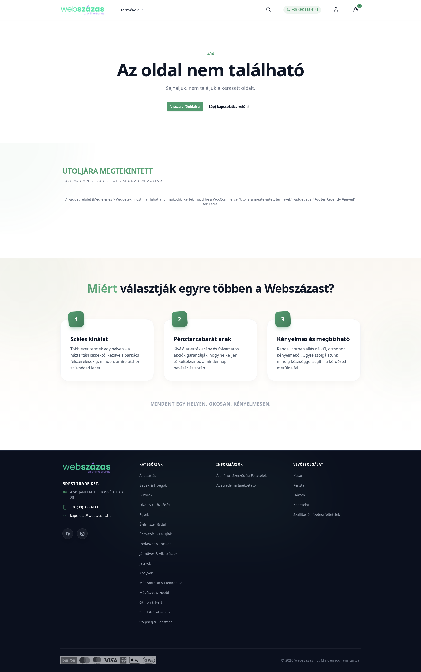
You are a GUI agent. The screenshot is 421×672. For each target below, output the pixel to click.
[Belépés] (336, 10)
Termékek (129, 9)
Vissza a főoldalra (185, 106)
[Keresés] (268, 10)
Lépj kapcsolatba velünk (231, 106)
